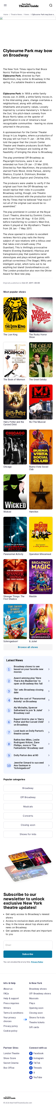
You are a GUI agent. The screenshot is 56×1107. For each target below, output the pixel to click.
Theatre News (16, 15)
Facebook (38, 1053)
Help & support (11, 998)
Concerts (28, 815)
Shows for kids (28, 834)
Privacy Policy (37, 962)
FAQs (6, 993)
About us (7, 989)
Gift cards (34, 1027)
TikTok (36, 1063)
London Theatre (11, 1053)
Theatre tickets (37, 1022)
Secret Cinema (10, 1063)
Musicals (28, 806)
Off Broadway (28, 797)
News (26, 15)
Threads (37, 1067)
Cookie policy (10, 1030)
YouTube (37, 1077)
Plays (32, 1003)
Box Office (9, 1067)
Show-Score (9, 1058)
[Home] (29, 5)
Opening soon (36, 1008)
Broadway (27, 788)
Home (5, 15)
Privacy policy (10, 1026)
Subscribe (27, 954)
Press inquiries (11, 1003)
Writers (7, 1008)
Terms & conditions (13, 1012)
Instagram (38, 1058)
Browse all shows (28, 647)
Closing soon (28, 824)
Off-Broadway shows (40, 993)
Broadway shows (38, 989)
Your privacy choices (9, 1019)
